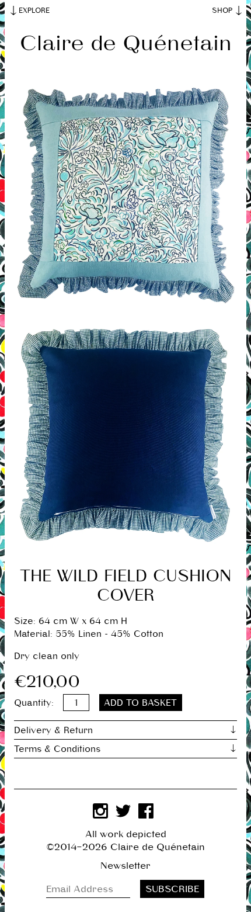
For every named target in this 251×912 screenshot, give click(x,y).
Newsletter (125, 866)
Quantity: (34, 702)
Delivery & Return (53, 730)
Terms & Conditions (57, 748)
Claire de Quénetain (126, 43)
